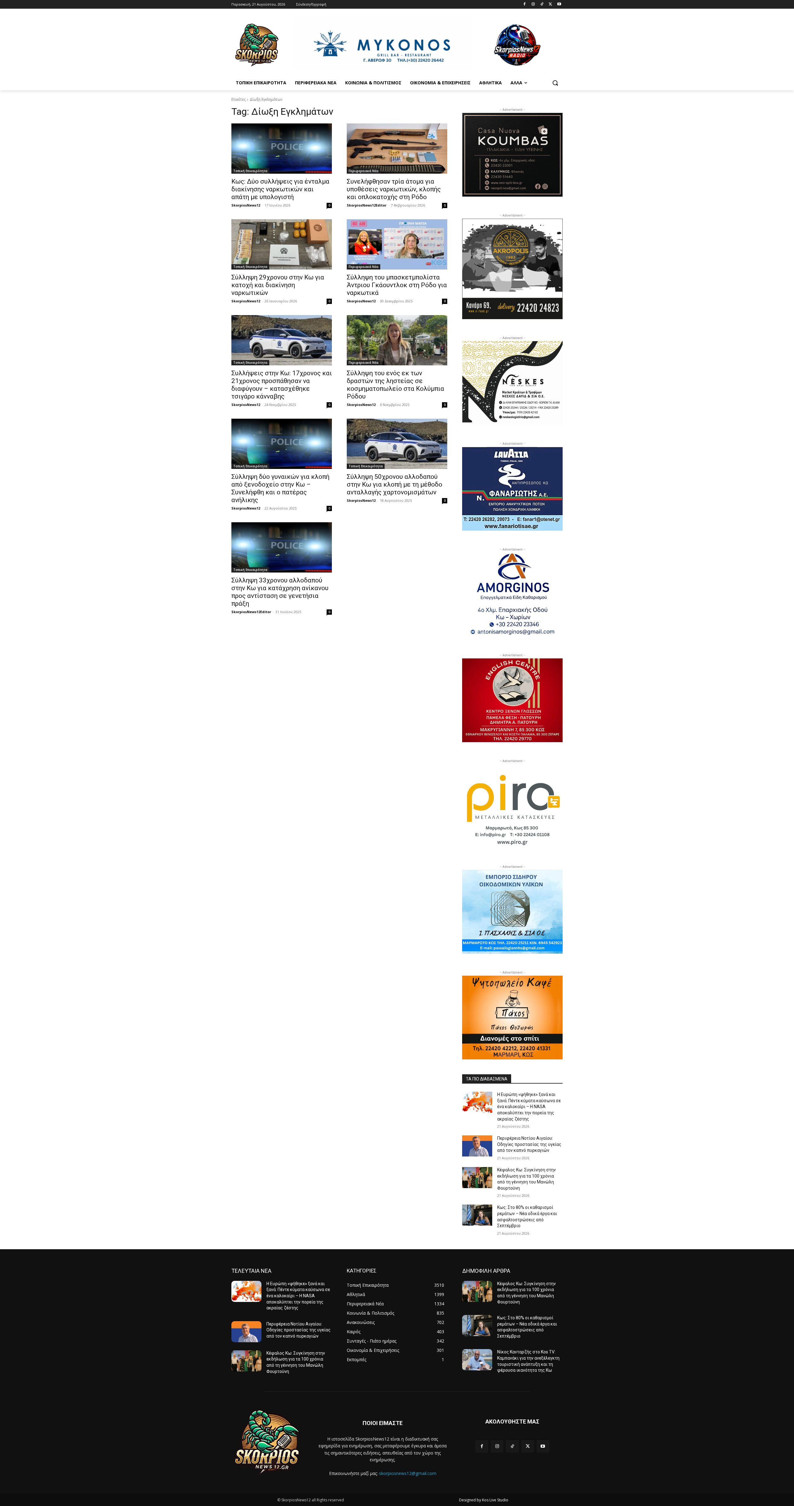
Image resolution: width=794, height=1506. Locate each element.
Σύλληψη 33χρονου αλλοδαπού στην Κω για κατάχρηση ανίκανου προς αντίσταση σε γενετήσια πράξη (279, 592)
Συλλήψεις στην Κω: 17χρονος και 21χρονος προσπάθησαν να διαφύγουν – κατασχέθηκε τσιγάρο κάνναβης (281, 384)
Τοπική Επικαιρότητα (250, 171)
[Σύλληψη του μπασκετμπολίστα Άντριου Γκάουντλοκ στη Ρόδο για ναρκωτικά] (397, 244)
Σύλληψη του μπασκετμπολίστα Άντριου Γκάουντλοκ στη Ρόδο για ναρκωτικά (397, 285)
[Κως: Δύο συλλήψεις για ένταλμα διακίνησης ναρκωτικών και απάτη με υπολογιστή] (281, 148)
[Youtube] (559, 4)
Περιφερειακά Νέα (363, 171)
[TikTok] (542, 4)
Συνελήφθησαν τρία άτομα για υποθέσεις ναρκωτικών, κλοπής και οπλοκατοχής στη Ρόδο (394, 189)
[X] (550, 4)
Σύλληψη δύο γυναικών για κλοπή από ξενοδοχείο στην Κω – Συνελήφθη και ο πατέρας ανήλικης (280, 488)
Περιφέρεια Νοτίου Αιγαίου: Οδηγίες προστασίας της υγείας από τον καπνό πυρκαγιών (529, 1144)
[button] (555, 82)
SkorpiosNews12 (245, 205)
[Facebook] (524, 4)
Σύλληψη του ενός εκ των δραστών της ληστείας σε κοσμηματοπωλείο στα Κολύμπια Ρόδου (395, 384)
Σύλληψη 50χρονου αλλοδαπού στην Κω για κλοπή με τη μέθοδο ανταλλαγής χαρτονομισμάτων (394, 484)
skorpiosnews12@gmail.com (407, 1473)
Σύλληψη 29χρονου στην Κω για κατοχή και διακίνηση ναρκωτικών (277, 285)
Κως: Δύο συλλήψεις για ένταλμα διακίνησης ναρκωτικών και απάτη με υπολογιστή (280, 189)
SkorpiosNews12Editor (366, 205)
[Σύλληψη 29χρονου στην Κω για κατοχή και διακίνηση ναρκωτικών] (281, 244)
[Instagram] (533, 4)
